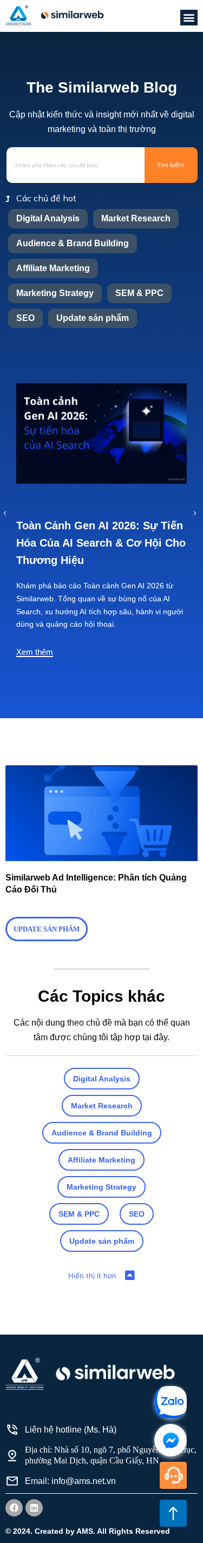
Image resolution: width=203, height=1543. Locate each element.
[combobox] (75, 165)
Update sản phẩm (92, 318)
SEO (25, 318)
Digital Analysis (48, 218)
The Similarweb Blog (102, 87)
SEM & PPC (139, 293)
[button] (189, 17)
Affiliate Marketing (53, 268)
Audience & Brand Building (72, 243)
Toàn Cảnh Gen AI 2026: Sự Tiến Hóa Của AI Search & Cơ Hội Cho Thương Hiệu (101, 543)
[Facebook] (14, 1507)
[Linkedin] (34, 1507)
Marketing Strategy (55, 293)
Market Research (136, 218)
